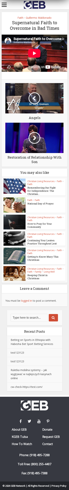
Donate (47, 429)
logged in (26, 300)
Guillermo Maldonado (39, 17)
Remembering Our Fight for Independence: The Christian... (41, 191)
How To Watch (22, 444)
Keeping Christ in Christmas (37, 276)
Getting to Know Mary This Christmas (43, 258)
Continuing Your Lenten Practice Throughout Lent (42, 242)
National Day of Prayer (40, 203)
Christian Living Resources (40, 181)
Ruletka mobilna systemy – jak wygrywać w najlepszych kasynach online (31, 374)
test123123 (17, 352)
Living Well (49, 271)
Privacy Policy (59, 485)
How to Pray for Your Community (39, 225)
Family (38, 271)
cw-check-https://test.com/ (27, 387)
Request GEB (51, 437)
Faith (20, 17)
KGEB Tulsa (20, 437)
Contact (47, 444)
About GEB (19, 429)
